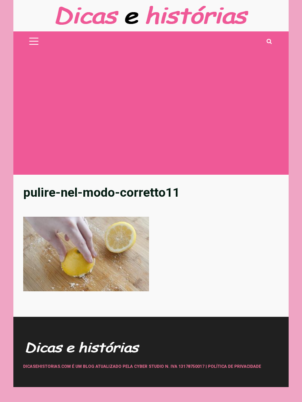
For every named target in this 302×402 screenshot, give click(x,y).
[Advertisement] (151, 116)
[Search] (269, 41)
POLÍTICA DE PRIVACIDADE (234, 366)
